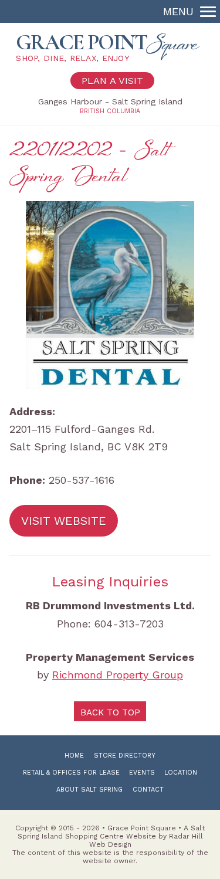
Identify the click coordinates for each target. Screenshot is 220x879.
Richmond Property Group (117, 674)
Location (180, 772)
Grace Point (107, 46)
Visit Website (63, 521)
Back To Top (110, 712)
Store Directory (124, 755)
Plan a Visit (112, 80)
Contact (148, 789)
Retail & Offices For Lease (71, 772)
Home (74, 755)
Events (142, 772)
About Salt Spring (89, 789)
